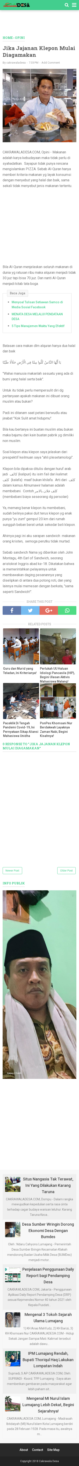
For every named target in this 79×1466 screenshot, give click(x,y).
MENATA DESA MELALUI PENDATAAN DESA (37, 316)
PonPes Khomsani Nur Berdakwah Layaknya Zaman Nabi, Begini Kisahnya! (56, 729)
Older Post (66, 870)
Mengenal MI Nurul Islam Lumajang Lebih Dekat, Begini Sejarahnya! (48, 1404)
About (24, 1450)
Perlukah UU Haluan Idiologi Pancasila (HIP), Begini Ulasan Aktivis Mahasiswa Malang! (57, 675)
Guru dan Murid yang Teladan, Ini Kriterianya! (20, 671)
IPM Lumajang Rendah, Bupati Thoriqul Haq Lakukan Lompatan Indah (48, 1359)
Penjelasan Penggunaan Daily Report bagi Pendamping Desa (48, 1275)
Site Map (53, 1450)
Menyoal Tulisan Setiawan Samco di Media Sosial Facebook (37, 304)
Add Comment (50, 62)
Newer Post (12, 870)
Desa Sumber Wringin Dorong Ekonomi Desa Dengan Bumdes (48, 1230)
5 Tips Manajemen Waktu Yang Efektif (38, 326)
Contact (37, 1450)
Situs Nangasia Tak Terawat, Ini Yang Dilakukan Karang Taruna (48, 1185)
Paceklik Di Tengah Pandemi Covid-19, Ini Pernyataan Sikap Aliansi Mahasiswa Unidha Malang (20, 731)
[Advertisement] (41, 24)
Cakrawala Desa (49, 1461)
